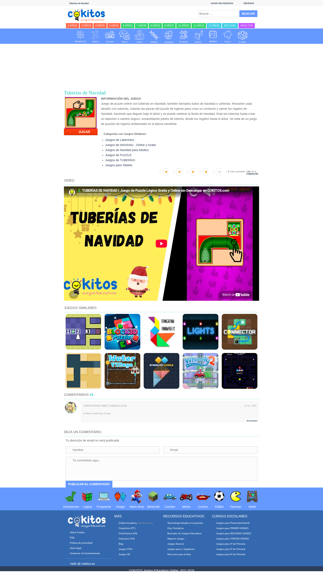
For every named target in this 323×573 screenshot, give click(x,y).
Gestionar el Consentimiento (85, 553)
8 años (155, 25)
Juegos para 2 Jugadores (181, 549)
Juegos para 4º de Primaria (230, 543)
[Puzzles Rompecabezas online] (228, 36)
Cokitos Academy (128, 523)
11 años (198, 25)
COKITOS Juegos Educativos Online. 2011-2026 (161, 570)
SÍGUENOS (248, 3)
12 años (214, 25)
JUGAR (82, 132)
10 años (183, 25)
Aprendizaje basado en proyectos (185, 523)
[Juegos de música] (198, 36)
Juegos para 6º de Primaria (230, 554)
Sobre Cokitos (77, 532)
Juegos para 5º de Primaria (230, 549)
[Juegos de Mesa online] (242, 36)
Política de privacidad (81, 542)
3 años (86, 25)
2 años (72, 25)
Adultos (246, 25)
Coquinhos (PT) (127, 528)
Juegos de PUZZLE (118, 155)
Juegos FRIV (125, 549)
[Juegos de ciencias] (154, 36)
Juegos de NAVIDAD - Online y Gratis (130, 145)
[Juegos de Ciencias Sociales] (169, 36)
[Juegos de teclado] (110, 36)
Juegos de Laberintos (119, 140)
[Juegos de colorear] (183, 36)
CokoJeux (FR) (127, 538)
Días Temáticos (175, 528)
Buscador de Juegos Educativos (184, 533)
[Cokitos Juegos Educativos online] (88, 15)
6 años (128, 25)
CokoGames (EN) (128, 533)
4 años (100, 25)
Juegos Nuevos (175, 543)
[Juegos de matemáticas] (80, 36)
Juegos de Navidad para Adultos (127, 150)
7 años (141, 25)
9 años (169, 25)
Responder (252, 421)
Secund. (230, 25)
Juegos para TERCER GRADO (232, 538)
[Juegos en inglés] (125, 36)
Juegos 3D (124, 554)
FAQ (72, 537)
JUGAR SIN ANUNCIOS (222, 3)
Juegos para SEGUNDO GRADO (233, 533)
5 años (114, 25)
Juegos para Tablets (118, 165)
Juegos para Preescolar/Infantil (232, 523)
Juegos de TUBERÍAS (120, 160)
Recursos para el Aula (179, 554)
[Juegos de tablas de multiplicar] (95, 36)
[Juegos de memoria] (213, 36)
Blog (121, 543)
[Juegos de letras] (139, 36)
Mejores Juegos (175, 538)
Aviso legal (75, 548)
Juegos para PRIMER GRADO (232, 528)
